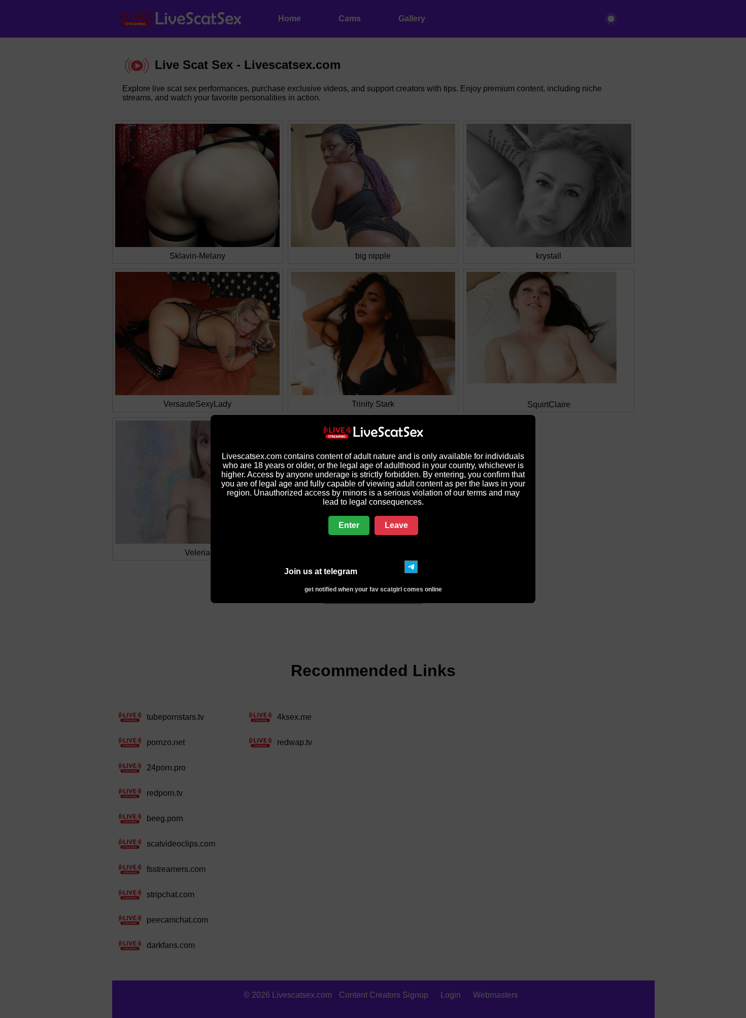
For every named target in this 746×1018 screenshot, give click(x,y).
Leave (396, 525)
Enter (348, 525)
